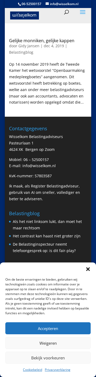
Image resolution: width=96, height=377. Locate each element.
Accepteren (48, 328)
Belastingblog (21, 52)
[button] (88, 269)
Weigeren (48, 343)
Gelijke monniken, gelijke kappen (41, 41)
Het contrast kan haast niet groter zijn (47, 235)
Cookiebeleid (32, 369)
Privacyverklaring (57, 369)
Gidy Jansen (28, 45)
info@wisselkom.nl (39, 165)
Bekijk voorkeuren (48, 357)
